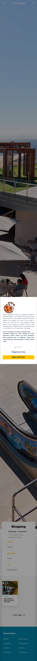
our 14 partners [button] (22, 314)
